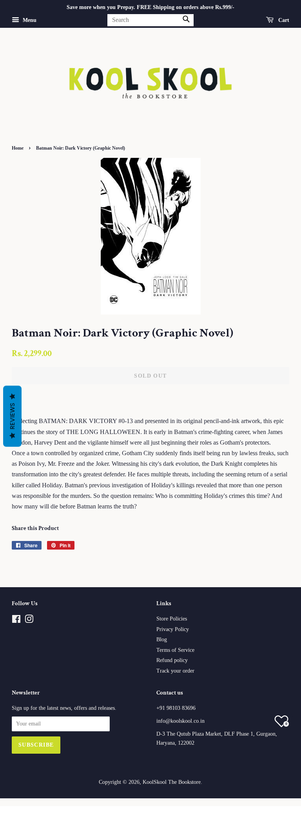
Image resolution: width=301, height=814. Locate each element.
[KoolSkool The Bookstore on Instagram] (29, 621)
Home (18, 148)
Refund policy (172, 660)
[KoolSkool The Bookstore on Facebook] (16, 621)
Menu (28, 20)
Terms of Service (175, 650)
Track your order (175, 671)
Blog (161, 639)
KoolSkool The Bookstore (172, 782)
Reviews (12, 416)
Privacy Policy (172, 629)
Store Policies (171, 619)
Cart (283, 20)
